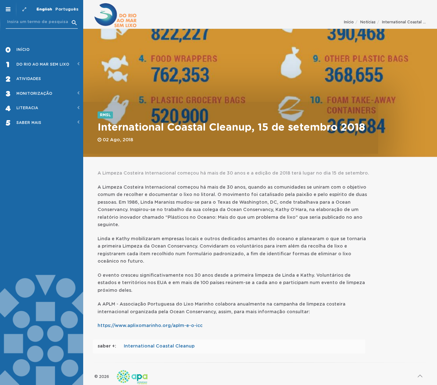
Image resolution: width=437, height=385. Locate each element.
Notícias (368, 22)
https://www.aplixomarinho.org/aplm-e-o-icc (150, 326)
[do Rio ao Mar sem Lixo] (115, 15)
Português (66, 9)
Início (349, 22)
